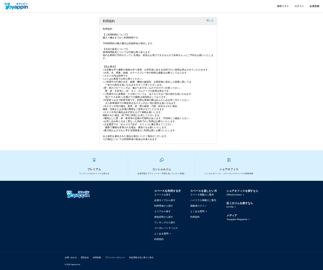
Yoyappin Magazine (236, 219)
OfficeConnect (234, 194)
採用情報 (97, 257)
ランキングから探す (164, 222)
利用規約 (159, 239)
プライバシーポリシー (115, 257)
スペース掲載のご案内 (202, 194)
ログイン (299, 6)
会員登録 (314, 6)
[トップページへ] (16, 6)
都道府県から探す (163, 217)
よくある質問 (161, 233)
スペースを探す (162, 194)
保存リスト (283, 6)
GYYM (229, 207)
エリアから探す (162, 211)
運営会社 (85, 257)
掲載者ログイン (198, 205)
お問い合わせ (71, 257)
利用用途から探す (163, 205)
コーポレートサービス (166, 228)
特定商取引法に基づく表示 (141, 257)
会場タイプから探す (164, 200)
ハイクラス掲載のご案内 (203, 200)
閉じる (209, 20)
